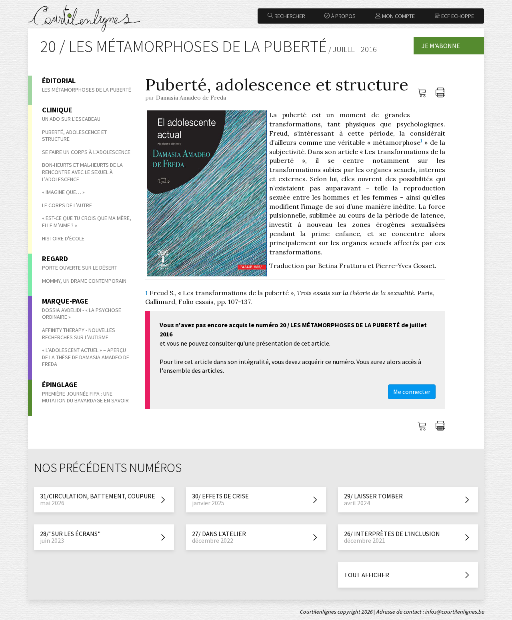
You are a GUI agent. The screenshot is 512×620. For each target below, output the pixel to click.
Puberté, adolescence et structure (74, 135)
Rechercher (289, 16)
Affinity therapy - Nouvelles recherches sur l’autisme (78, 333)
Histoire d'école (63, 238)
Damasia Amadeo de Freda (191, 97)
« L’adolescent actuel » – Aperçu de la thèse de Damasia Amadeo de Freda (85, 357)
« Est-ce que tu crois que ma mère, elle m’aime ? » (86, 221)
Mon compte (398, 16)
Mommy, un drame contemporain (84, 280)
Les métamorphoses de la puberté (86, 89)
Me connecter (411, 392)
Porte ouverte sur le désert (79, 267)
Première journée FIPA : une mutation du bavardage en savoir (85, 397)
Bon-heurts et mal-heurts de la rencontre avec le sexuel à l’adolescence (82, 171)
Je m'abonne (441, 46)
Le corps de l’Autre (67, 205)
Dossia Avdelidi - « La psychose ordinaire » (81, 313)
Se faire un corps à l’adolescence (86, 152)
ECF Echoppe (457, 16)
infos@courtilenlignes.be (454, 611)
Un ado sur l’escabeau (71, 118)
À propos (342, 16)
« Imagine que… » (63, 192)
